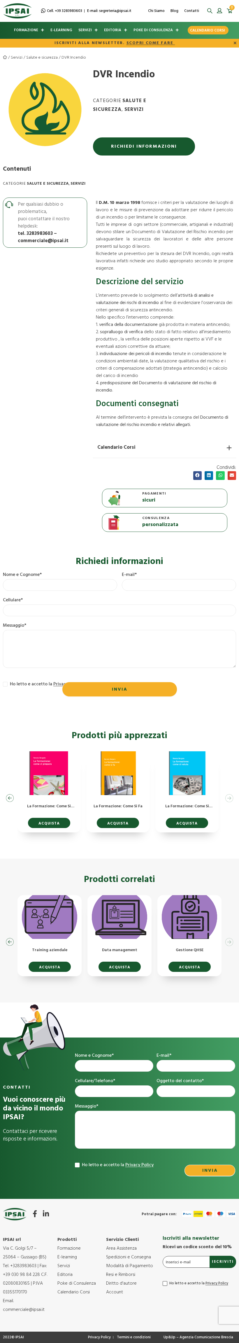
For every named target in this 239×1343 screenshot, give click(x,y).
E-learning (61, 30)
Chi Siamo (156, 11)
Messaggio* (14, 625)
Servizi (85, 30)
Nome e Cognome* (22, 575)
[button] (210, 11)
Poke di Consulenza (153, 30)
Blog (174, 11)
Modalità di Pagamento (129, 1266)
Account (114, 1292)
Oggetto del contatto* (180, 1081)
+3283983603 (23, 1266)
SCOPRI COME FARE (150, 43)
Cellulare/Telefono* (95, 1081)
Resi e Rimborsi (120, 1275)
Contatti (191, 11)
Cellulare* (13, 600)
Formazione (26, 30)
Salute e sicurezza (42, 57)
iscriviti (223, 1262)
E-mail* (129, 575)
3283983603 (40, 233)
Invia (119, 689)
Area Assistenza (121, 1248)
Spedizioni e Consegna (128, 1257)
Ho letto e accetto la (117, 1165)
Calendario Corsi (207, 30)
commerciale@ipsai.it (43, 241)
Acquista (49, 823)
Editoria (112, 30)
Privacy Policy (139, 1165)
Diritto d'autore (121, 1283)
